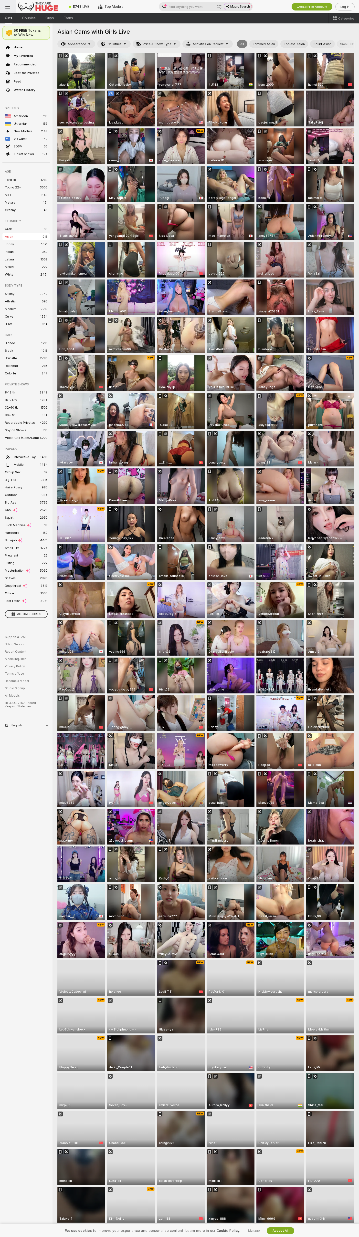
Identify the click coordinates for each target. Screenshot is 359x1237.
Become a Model (17, 681)
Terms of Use (14, 673)
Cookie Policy (227, 1231)
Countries (114, 44)
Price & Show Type (157, 44)
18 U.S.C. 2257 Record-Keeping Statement (21, 704)
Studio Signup (15, 688)
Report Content (15, 651)
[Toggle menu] (8, 6)
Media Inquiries (15, 659)
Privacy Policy (15, 666)
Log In (344, 7)
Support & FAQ (15, 637)
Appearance (77, 44)
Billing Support (15, 644)
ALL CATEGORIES (29, 614)
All (242, 44)
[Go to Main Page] (40, 6)
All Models (12, 695)
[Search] (219, 6)
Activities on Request (208, 44)
